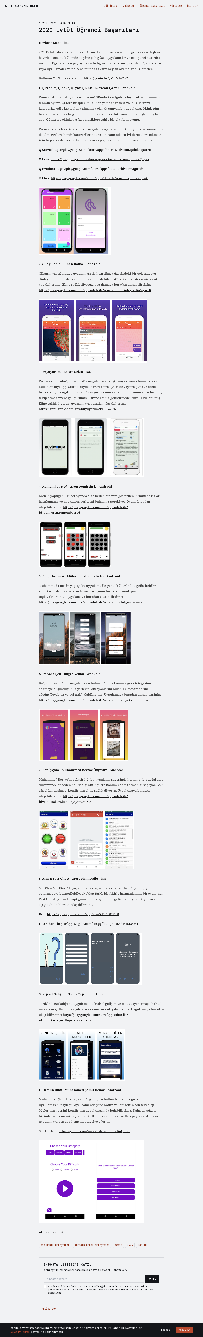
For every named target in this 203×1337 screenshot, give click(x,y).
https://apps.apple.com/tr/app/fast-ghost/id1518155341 (97, 923)
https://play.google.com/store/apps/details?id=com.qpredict (101, 168)
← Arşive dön (47, 1308)
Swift (118, 1245)
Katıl (152, 1278)
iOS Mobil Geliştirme (55, 1245)
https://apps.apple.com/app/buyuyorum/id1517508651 (79, 409)
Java (130, 1245)
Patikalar (128, 6)
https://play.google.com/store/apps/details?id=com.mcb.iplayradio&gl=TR (95, 290)
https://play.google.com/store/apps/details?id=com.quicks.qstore (101, 149)
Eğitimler (110, 6)
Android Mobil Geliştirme (92, 1245)
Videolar (176, 6)
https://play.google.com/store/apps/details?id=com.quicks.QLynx (100, 159)
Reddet (165, 1329)
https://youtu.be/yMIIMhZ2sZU (107, 78)
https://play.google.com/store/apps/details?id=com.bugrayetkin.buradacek (96, 700)
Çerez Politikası (20, 1332)
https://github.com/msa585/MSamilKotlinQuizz (94, 1131)
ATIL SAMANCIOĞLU (21, 6)
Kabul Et (184, 1329)
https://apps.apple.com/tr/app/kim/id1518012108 (83, 914)
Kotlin (142, 1245)
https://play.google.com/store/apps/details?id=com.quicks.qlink (99, 178)
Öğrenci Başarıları (153, 6)
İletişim (192, 6)
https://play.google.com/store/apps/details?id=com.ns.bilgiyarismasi (91, 602)
